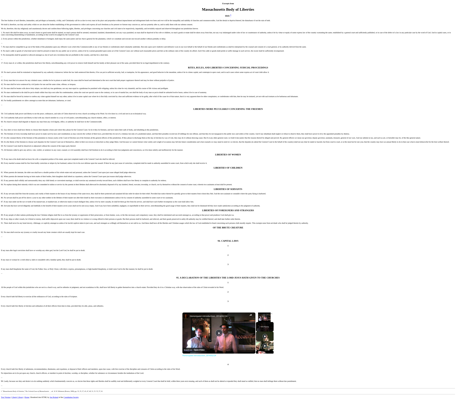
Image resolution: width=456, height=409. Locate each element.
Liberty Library (17, 397)
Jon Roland (54, 397)
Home (27, 397)
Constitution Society (71, 397)
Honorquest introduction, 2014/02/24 (208, 316)
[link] (186, 316)
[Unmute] (260, 320)
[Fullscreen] (271, 320)
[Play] (257, 320)
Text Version (5, 397)
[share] (251, 315)
